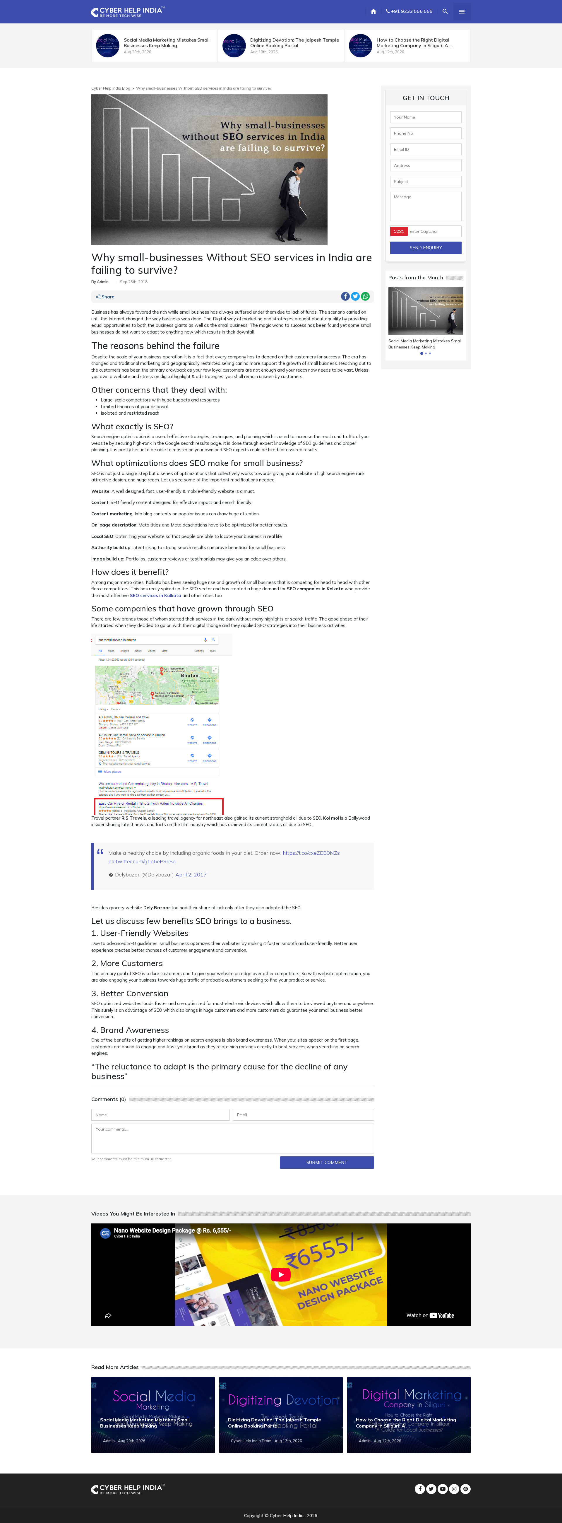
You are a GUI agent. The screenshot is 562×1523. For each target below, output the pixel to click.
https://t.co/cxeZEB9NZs (311, 852)
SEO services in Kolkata (155, 595)
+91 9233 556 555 (411, 11)
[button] (421, 353)
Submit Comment (326, 1162)
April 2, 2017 (191, 874)
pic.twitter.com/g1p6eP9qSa (142, 861)
